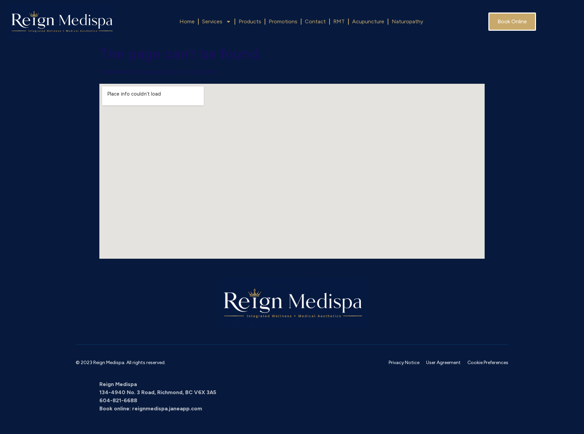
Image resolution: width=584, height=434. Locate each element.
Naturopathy (407, 21)
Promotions (283, 21)
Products (250, 21)
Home (187, 21)
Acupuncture (368, 21)
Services (212, 21)
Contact (315, 21)
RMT (339, 21)
